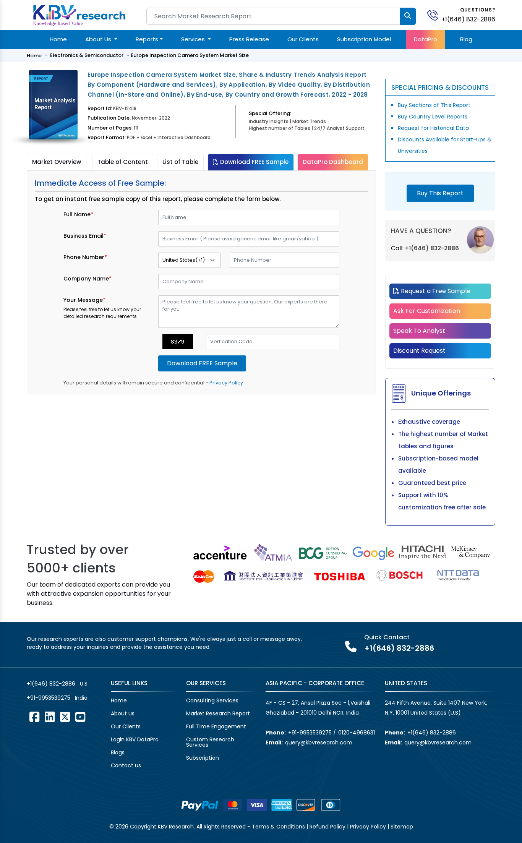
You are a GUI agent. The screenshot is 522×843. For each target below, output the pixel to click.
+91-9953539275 (48, 698)
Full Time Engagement (216, 726)
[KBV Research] (79, 14)
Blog (466, 39)
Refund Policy (327, 826)
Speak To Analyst (419, 330)
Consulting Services (212, 700)
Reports (147, 39)
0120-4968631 (356, 732)
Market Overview (56, 162)
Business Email (84, 236)
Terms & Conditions (278, 826)
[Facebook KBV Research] (34, 717)
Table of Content (122, 162)
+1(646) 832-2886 (468, 19)
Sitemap (402, 826)
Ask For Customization (426, 310)
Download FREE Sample (254, 162)
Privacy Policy (226, 382)
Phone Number (85, 257)
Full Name (78, 214)
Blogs (118, 752)
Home (58, 39)
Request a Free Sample (434, 291)
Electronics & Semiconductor (86, 55)
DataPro (425, 39)
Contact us (126, 765)
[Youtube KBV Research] (80, 717)
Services (193, 39)
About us (123, 713)
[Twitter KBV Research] (65, 717)
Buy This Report (440, 193)
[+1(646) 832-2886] (435, 14)
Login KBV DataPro (135, 739)
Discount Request (419, 350)
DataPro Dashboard (333, 162)
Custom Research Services (210, 742)
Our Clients (303, 39)
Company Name (87, 278)
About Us (99, 39)
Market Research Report (218, 713)
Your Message (84, 300)
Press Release (249, 39)
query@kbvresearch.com (318, 742)
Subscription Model (364, 39)
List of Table (180, 162)
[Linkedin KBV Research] (50, 717)
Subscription (202, 757)
